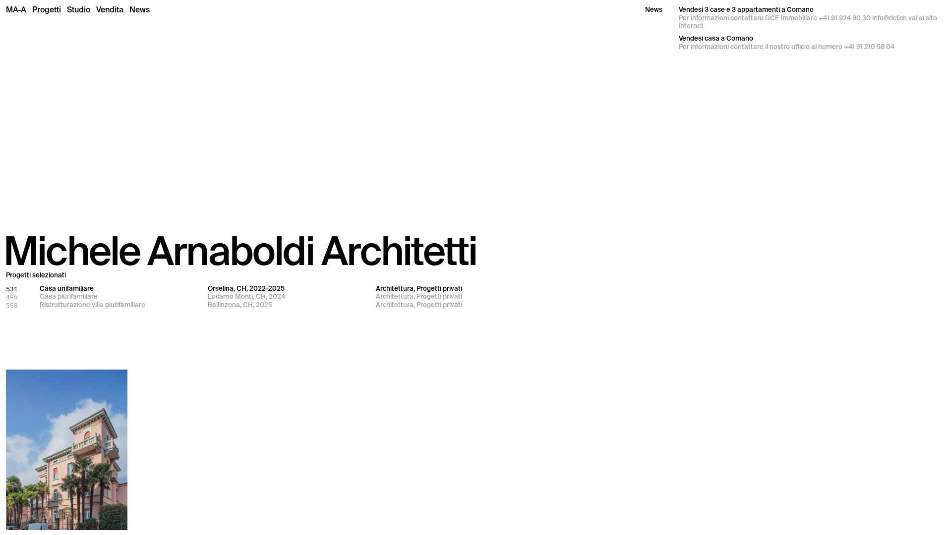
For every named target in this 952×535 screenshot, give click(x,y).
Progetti (46, 10)
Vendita (109, 10)
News (139, 10)
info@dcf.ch (889, 18)
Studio (78, 10)
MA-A (16, 10)
